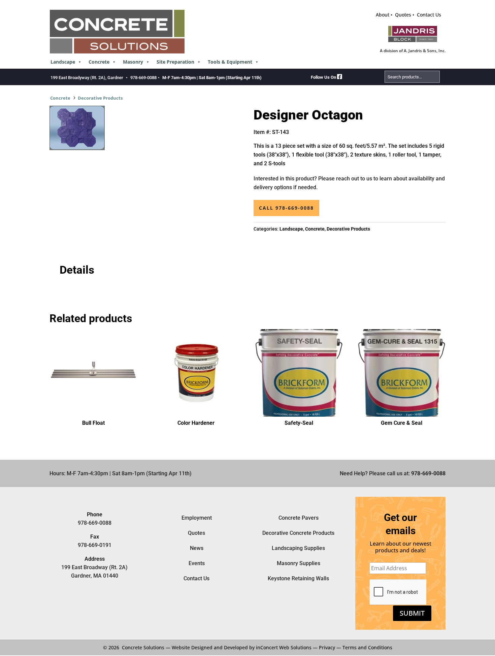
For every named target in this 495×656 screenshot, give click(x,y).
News (196, 548)
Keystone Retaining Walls (298, 578)
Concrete (99, 62)
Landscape (63, 62)
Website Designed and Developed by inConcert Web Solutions (241, 647)
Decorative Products (100, 98)
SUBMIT (412, 613)
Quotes (403, 14)
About (382, 14)
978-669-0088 (143, 77)
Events (197, 563)
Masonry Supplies (298, 563)
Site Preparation (175, 62)
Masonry (133, 62)
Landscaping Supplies (298, 548)
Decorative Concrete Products (298, 533)
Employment (197, 518)
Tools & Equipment (230, 62)
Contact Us (429, 14)
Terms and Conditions (367, 647)
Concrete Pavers (298, 518)
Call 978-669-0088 (286, 208)
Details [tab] (77, 270)
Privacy (327, 647)
